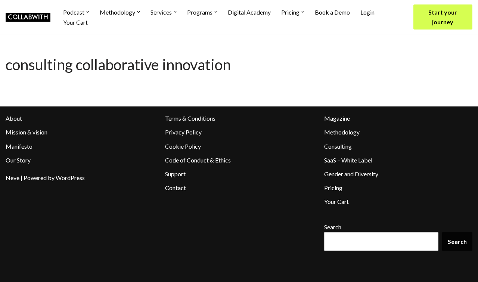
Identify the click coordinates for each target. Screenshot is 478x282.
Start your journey (442, 17)
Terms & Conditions (190, 118)
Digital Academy (249, 12)
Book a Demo (332, 12)
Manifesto (19, 146)
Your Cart (75, 22)
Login (367, 12)
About (14, 118)
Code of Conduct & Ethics (198, 160)
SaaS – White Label (348, 160)
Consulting (338, 146)
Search (332, 226)
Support (175, 173)
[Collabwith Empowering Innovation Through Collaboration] (28, 17)
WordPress (70, 177)
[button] (87, 11)
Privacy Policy (183, 132)
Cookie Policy (183, 146)
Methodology (342, 132)
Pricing (333, 187)
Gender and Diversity (351, 173)
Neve (12, 177)
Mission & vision (26, 132)
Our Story (18, 160)
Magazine (337, 118)
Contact (175, 187)
